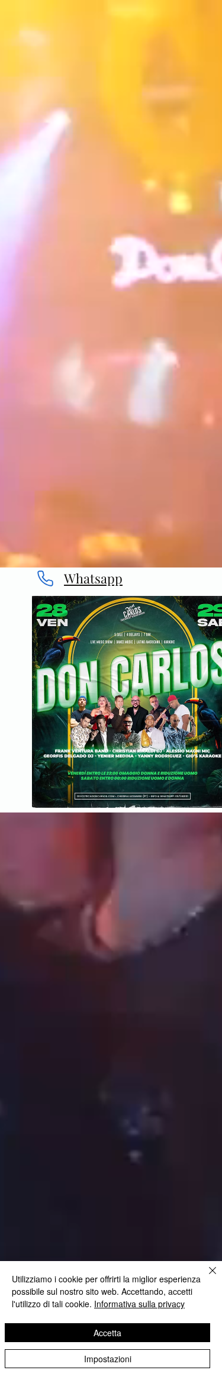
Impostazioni (107, 1359)
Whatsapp (93, 578)
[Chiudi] (205, 1277)
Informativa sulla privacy (139, 1304)
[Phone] (45, 579)
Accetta (107, 1333)
